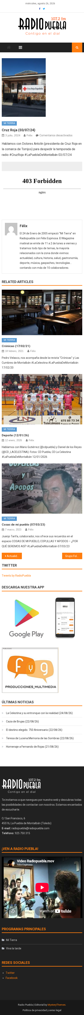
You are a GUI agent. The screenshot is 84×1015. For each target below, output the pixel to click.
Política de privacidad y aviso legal (42, 1010)
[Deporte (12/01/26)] (42, 399)
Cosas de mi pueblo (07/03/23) (23, 524)
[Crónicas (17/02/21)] (42, 312)
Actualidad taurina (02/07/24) (14, 556)
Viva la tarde (13, 948)
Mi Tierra (9, 123)
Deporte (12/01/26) (15, 435)
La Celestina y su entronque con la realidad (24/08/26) (39, 713)
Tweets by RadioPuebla (16, 575)
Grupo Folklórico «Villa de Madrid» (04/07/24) (73, 556)
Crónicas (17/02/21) (16, 346)
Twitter (10, 972)
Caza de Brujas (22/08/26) (22, 721)
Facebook (12, 977)
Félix (29, 135)
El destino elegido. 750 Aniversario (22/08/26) (34, 729)
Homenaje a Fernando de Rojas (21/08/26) (32, 746)
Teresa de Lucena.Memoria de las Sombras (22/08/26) (40, 738)
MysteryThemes (56, 1004)
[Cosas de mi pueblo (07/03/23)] (42, 488)
